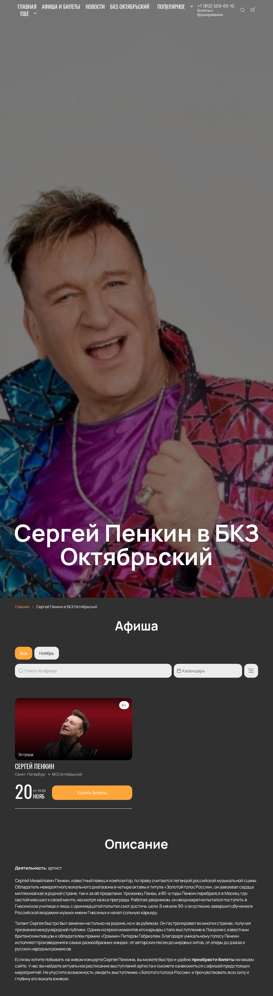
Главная (27, 6)
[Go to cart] (252, 10)
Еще (24, 13)
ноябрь (46, 653)
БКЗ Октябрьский (129, 6)
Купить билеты (92, 793)
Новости (95, 6)
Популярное (171, 6)
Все (23, 653)
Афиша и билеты (61, 6)
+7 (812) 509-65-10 (215, 5)
